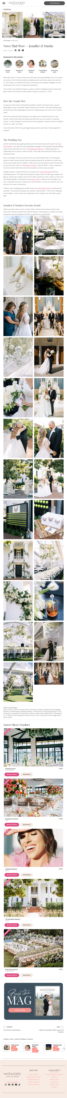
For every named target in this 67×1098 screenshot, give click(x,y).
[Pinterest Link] (12, 1085)
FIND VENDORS (33, 1074)
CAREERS (54, 1087)
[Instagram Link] (6, 1085)
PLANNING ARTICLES (33, 1079)
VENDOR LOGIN (54, 1084)
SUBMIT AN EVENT (33, 1082)
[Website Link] (12, 1077)
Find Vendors (54, 3)
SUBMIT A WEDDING (33, 1084)
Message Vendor (12, 774)
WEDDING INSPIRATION (33, 1077)
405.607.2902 (54, 1072)
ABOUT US (54, 1077)
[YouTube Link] (16, 1085)
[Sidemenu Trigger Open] (4, 3)
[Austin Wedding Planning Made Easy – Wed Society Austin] (17, 3)
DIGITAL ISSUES (54, 1079)
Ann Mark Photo (14, 40)
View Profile (27, 774)
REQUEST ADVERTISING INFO (54, 1074)
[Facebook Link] (9, 1085)
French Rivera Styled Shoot (12, 1030)
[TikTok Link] (19, 1085)
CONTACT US (54, 1082)
